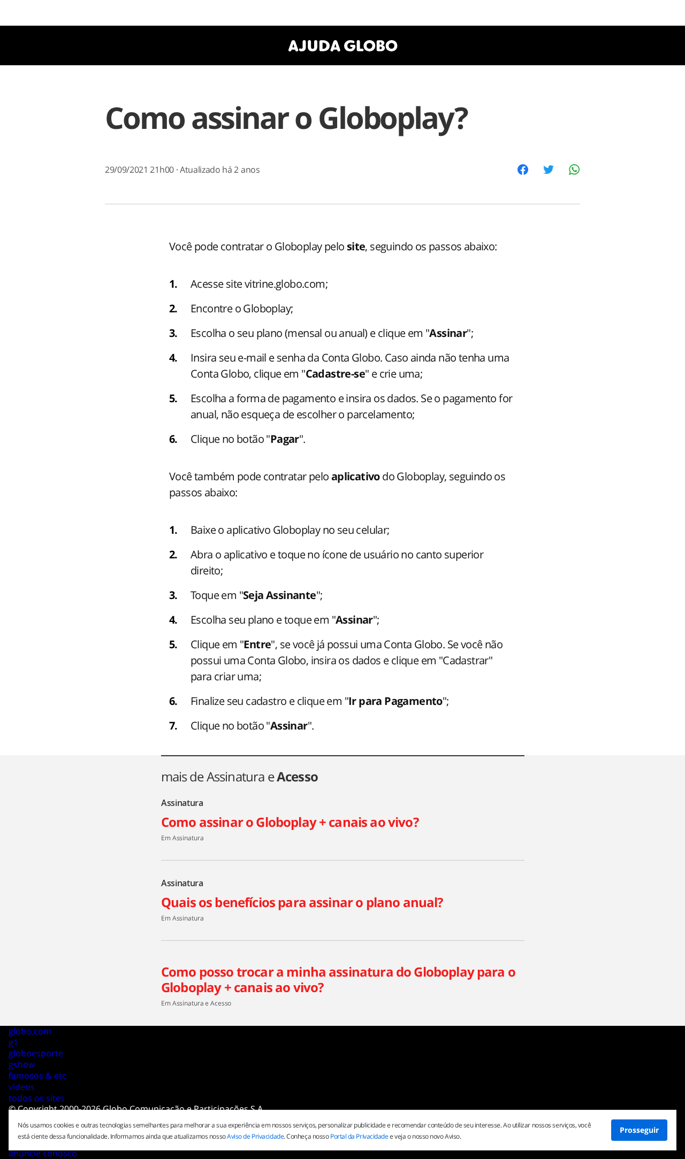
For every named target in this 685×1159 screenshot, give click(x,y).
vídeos (22, 1087)
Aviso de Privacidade (255, 1136)
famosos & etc (37, 1075)
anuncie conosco (43, 1153)
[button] (522, 169)
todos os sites (37, 1098)
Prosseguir (639, 1130)
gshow (22, 1064)
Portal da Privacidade (359, 1136)
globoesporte (36, 1053)
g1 (13, 1042)
